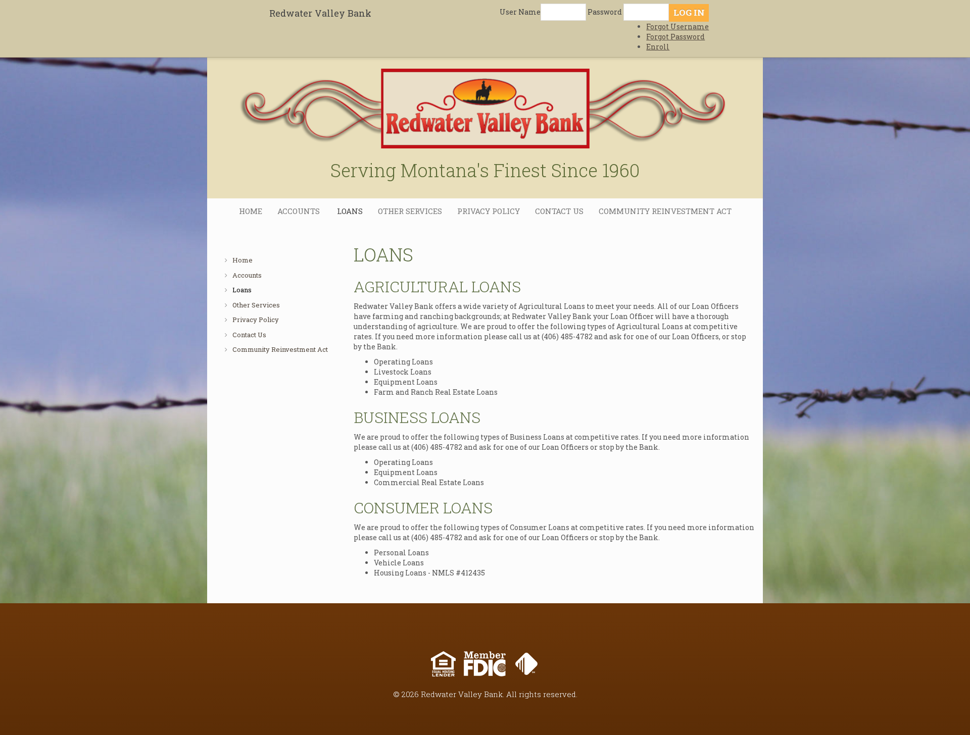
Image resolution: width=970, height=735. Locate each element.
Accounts (299, 211)
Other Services (410, 211)
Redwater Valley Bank (320, 13)
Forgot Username (677, 26)
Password (605, 12)
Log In (689, 12)
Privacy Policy (488, 211)
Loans (350, 211)
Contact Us (559, 211)
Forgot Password (675, 36)
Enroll (657, 46)
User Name (520, 12)
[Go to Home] (485, 102)
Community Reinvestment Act (665, 211)
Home (250, 211)
